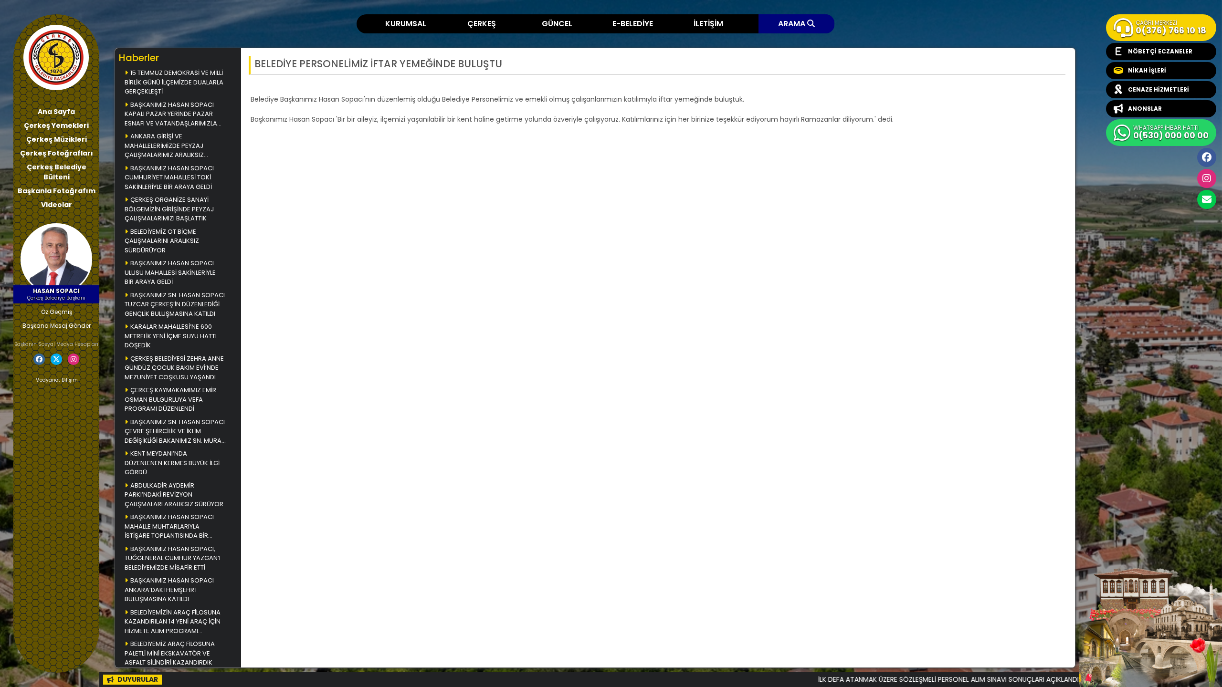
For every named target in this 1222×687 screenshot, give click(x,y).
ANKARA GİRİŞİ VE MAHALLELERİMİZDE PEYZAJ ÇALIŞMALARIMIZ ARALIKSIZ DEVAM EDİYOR (164, 146)
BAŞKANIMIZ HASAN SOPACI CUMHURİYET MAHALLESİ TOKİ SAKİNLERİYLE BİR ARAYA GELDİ (169, 177)
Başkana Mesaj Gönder (56, 326)
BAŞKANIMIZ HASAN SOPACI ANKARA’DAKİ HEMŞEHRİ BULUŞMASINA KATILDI (169, 590)
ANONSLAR (1145, 108)
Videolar (56, 204)
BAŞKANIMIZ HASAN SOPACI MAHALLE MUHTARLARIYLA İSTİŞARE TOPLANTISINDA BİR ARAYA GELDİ (169, 526)
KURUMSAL (405, 23)
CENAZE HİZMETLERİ (1158, 89)
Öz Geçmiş (56, 312)
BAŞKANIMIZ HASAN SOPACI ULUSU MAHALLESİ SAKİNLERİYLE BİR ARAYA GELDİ (170, 272)
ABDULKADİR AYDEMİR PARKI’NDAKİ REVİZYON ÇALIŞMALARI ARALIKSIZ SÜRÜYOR (174, 495)
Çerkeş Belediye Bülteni (56, 172)
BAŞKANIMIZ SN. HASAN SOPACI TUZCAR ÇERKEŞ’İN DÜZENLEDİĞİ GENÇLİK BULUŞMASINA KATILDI (175, 304)
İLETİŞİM (708, 23)
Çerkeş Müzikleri (56, 139)
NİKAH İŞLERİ (1147, 70)
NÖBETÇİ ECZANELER (1160, 51)
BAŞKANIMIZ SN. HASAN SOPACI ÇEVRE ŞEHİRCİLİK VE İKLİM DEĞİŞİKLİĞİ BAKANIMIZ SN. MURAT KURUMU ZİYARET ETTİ (175, 432)
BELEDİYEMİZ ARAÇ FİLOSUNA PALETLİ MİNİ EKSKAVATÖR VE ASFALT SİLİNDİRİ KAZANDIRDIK (170, 653)
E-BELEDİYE (632, 23)
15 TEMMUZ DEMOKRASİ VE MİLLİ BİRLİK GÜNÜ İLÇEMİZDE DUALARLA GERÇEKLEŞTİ (174, 82)
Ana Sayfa (56, 111)
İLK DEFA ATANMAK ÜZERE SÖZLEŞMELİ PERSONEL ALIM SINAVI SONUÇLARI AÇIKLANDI (907, 679)
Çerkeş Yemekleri (56, 125)
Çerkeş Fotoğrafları (56, 153)
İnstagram (1206, 178)
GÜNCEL (557, 23)
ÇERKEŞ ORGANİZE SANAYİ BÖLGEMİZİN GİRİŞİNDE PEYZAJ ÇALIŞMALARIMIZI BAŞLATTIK (169, 209)
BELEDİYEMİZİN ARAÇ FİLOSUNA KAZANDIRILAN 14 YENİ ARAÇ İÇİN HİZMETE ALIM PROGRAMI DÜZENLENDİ (173, 622)
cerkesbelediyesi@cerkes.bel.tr (1206, 199)
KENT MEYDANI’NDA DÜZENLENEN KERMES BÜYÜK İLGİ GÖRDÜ (172, 463)
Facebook (1206, 157)
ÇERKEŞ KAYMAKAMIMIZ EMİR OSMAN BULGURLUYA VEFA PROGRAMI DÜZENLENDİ (170, 399)
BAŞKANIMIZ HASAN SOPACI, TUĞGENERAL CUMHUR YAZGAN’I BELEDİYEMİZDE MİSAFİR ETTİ (173, 558)
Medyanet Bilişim (56, 380)
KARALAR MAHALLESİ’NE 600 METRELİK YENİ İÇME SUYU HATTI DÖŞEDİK (171, 336)
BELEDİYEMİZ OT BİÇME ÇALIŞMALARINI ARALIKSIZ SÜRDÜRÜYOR (162, 241)
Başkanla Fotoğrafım (56, 191)
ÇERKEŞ (481, 23)
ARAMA (792, 23)
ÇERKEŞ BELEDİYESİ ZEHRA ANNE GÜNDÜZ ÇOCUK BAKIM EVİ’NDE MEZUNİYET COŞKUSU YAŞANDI (174, 368)
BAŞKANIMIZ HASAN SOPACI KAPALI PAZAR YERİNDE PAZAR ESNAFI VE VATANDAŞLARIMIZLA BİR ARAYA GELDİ (171, 114)
